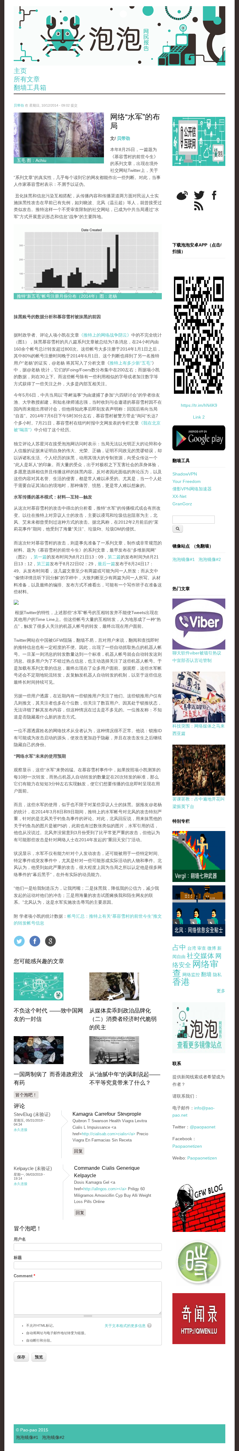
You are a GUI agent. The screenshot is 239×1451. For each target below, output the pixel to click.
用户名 (20, 1239)
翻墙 (206, 974)
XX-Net (179, 496)
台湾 (191, 948)
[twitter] (199, 195)
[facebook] (214, 195)
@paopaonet (202, 1126)
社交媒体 (200, 956)
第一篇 (40, 556)
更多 (221, 990)
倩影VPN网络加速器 (192, 488)
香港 (181, 982)
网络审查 (195, 968)
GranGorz (182, 503)
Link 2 (199, 417)
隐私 (217, 974)
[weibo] (182, 195)
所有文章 (27, 79)
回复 (78, 1151)
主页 (20, 70)
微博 (211, 948)
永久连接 (20, 1130)
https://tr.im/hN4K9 (199, 405)
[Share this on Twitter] (19, 941)
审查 (201, 948)
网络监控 (191, 974)
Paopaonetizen (187, 1146)
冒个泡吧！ (26, 1094)
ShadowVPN (184, 473)
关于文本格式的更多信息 (125, 1326)
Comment (24, 1276)
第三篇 (43, 563)
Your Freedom (186, 481)
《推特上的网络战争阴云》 (105, 335)
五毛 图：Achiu (31, 160)
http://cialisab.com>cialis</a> (108, 1134)
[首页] (119, 36)
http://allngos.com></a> (105, 1189)
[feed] (198, 205)
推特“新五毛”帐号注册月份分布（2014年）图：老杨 (67, 296)
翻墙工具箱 (30, 87)
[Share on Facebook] (34, 941)
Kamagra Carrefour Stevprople (107, 1114)
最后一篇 (106, 563)
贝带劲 (19, 105)
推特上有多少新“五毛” (131, 362)
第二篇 (114, 556)
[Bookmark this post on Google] (50, 941)
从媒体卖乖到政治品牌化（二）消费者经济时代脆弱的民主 (123, 1019)
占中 (179, 947)
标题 (18, 1257)
